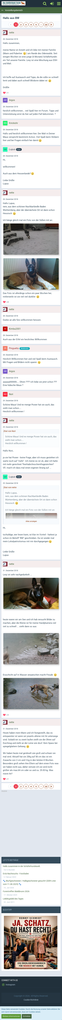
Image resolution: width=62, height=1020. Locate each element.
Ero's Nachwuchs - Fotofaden (16, 873)
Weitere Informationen (11, 1016)
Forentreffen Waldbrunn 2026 (16, 891)
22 (46, 25)
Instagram (10, 984)
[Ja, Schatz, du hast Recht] (31, 942)
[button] (58, 3)
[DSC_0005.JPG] (31, 594)
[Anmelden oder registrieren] (52, 3)
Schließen (26, 1016)
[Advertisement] (31, 823)
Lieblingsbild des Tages (13, 899)
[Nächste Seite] (51, 24)
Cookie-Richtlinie (31, 1000)
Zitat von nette (9, 487)
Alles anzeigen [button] (31, 521)
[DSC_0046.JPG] (31, 649)
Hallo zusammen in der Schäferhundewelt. (22, 866)
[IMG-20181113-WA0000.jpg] (31, 274)
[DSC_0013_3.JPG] (31, 239)
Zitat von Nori (9, 431)
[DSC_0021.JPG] (31, 694)
